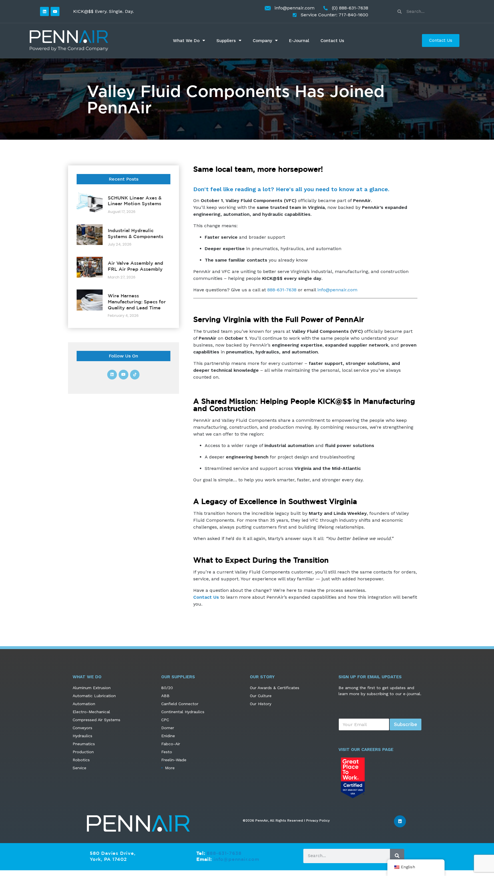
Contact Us (332, 40)
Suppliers (226, 40)
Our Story (262, 676)
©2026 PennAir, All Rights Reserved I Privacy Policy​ (286, 820)
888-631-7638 (281, 289)
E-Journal (299, 40)
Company (262, 40)
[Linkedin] (44, 11)
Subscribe (405, 724)
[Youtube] (55, 11)
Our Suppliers (178, 676)
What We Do (186, 40)
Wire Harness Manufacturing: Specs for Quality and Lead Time (137, 301)
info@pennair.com (337, 289)
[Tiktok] (135, 374)
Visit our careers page (365, 749)
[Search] (397, 856)
